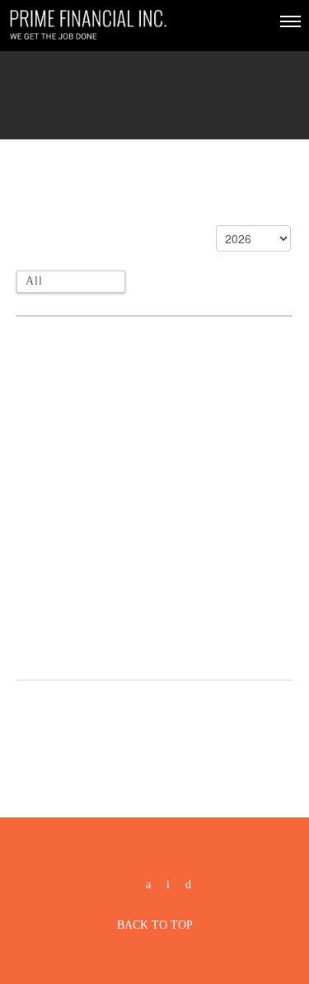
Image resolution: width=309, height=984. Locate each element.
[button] (276, 951)
